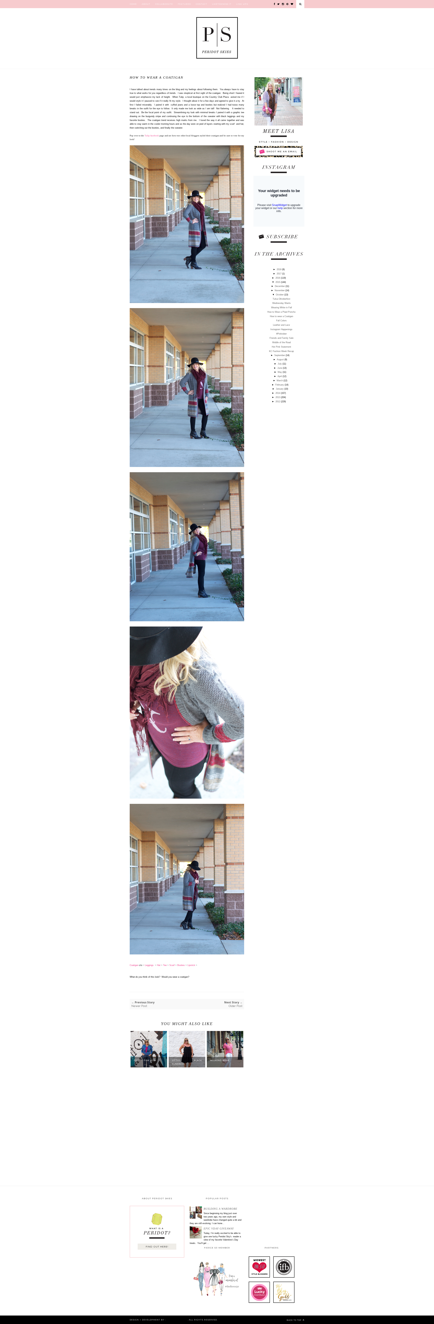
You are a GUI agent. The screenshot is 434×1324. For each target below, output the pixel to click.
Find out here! (157, 1246)
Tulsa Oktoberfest (281, 299)
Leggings (149, 965)
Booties (181, 965)
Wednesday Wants (281, 303)
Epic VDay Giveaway (219, 1228)
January (280, 389)
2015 (278, 282)
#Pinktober (281, 333)
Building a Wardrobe (220, 1208)
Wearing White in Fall (281, 307)
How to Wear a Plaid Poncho (281, 312)
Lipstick (191, 965)
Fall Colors (281, 320)
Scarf (172, 965)
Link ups (242, 4)
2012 (278, 401)
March (280, 380)
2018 (279, 269)
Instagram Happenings (281, 329)
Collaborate (164, 4)
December (280, 286)
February (280, 384)
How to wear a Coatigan (281, 316)
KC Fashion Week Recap (281, 351)
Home (133, 4)
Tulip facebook (152, 135)
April (280, 376)
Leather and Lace (281, 325)
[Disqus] (187, 1125)
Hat (158, 965)
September (280, 355)
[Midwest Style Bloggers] (259, 1277)
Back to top (294, 1320)
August (280, 359)
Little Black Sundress (149, 1062)
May (280, 372)
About (146, 4)
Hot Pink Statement (281, 347)
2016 (278, 278)
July (280, 363)
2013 (278, 397)
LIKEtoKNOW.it (221, 4)
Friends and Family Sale (281, 338)
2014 (278, 393)
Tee (165, 965)
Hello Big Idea (176, 1320)
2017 (279, 273)
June (280, 368)
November (280, 290)
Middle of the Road (281, 342)
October (280, 294)
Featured (184, 4)
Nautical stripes (221, 1060)
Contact (201, 4)
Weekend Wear (181, 1060)
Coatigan (134, 965)
